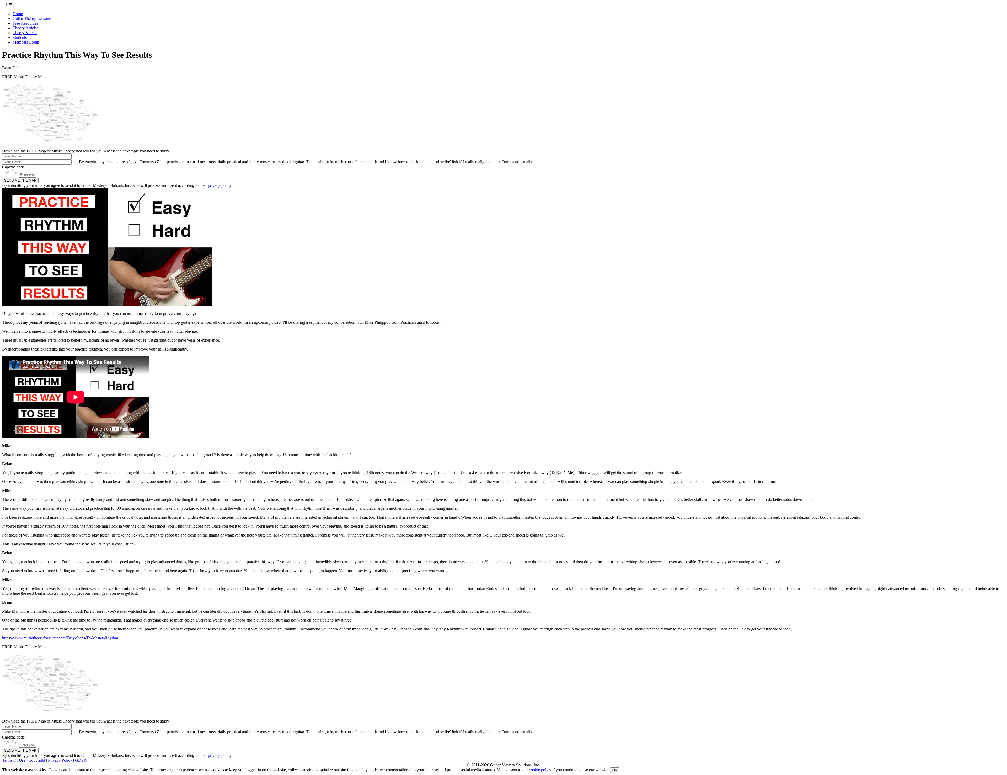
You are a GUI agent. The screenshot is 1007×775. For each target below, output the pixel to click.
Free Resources (25, 23)
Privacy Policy (60, 760)
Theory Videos (25, 32)
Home (18, 14)
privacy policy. (220, 185)
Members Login (26, 42)
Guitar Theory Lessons (32, 18)
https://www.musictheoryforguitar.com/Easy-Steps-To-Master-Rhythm (60, 638)
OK (614, 770)
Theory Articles (25, 28)
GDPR (81, 760)
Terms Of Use (13, 760)
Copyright (36, 760)
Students (20, 37)
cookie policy (540, 770)
